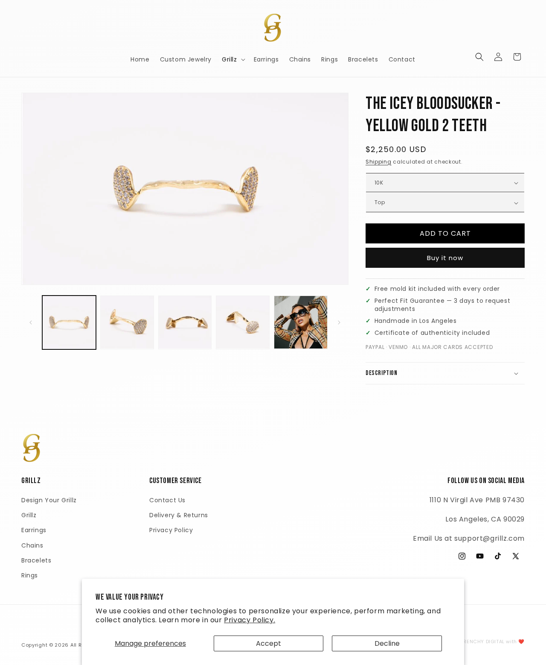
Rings (29, 575)
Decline (387, 643)
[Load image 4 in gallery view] (243, 322)
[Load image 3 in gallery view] (185, 322)
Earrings (33, 530)
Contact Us (167, 500)
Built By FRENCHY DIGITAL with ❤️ (483, 641)
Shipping (379, 161)
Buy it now (445, 257)
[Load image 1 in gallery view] (69, 322)
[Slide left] (30, 322)
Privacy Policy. (249, 620)
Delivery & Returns (178, 515)
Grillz (29, 515)
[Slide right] (339, 322)
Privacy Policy (171, 530)
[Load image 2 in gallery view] (127, 322)
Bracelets (36, 560)
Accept (268, 643)
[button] (233, 59)
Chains (32, 545)
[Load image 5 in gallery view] (301, 322)
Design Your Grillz (49, 500)
